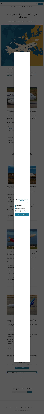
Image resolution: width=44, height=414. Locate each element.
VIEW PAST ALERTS (22, 214)
